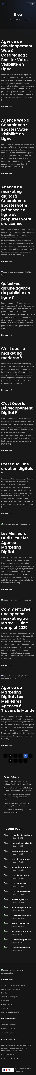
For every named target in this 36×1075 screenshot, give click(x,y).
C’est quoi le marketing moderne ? (13, 353)
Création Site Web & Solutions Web (13, 985)
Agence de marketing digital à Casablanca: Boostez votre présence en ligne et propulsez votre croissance (16, 205)
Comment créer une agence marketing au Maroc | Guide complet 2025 (16, 618)
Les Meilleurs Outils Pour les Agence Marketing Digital (15, 542)
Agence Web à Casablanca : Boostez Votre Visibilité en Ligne (15, 129)
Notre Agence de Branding (10, 1012)
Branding (4, 993)
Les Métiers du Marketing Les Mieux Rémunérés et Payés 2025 (17, 811)
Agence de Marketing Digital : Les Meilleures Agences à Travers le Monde (18, 699)
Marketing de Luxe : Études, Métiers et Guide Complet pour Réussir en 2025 (17, 797)
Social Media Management (10, 997)
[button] (32, 4)
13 (20, 761)
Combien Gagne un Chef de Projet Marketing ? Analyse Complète (17, 804)
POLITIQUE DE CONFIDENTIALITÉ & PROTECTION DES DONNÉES (14, 1050)
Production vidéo (7, 1004)
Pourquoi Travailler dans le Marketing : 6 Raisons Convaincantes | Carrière (18, 789)
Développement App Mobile (10, 989)
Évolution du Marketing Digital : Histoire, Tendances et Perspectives (17, 782)
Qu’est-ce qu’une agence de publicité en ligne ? (15, 290)
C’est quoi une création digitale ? (17, 468)
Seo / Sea (4, 1008)
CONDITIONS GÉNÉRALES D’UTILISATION (16, 1045)
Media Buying (5, 1001)
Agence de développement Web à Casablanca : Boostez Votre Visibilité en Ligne (16, 55)
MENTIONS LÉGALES (8, 1055)
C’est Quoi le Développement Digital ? (17, 408)
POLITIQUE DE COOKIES (10, 1058)
